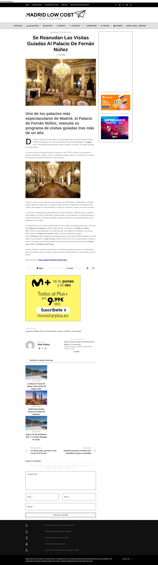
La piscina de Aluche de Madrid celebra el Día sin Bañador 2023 (36, 386)
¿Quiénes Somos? (37, 4)
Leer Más (76, 351)
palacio (89, 142)
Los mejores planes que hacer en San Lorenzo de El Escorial (43, 450)
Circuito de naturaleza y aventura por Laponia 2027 (59, 525)
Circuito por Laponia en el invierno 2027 (56, 537)
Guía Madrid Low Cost (51, 4)
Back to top (126, 559)
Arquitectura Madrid (32, 331)
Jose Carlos (62, 55)
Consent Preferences (6, 1)
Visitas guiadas (76, 331)
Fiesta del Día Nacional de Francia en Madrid (58, 531)
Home (27, 4)
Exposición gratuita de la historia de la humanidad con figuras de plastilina (77, 450)
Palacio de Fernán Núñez (48, 331)
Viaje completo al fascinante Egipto (55, 544)
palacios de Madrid (64, 331)
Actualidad (53, 32)
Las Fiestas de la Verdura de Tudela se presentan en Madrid (62, 550)
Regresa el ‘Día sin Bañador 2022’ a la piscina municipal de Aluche (36, 437)
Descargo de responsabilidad (79, 4)
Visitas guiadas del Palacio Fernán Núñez (52, 260)
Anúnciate (64, 4)
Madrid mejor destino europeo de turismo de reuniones (36, 411)
